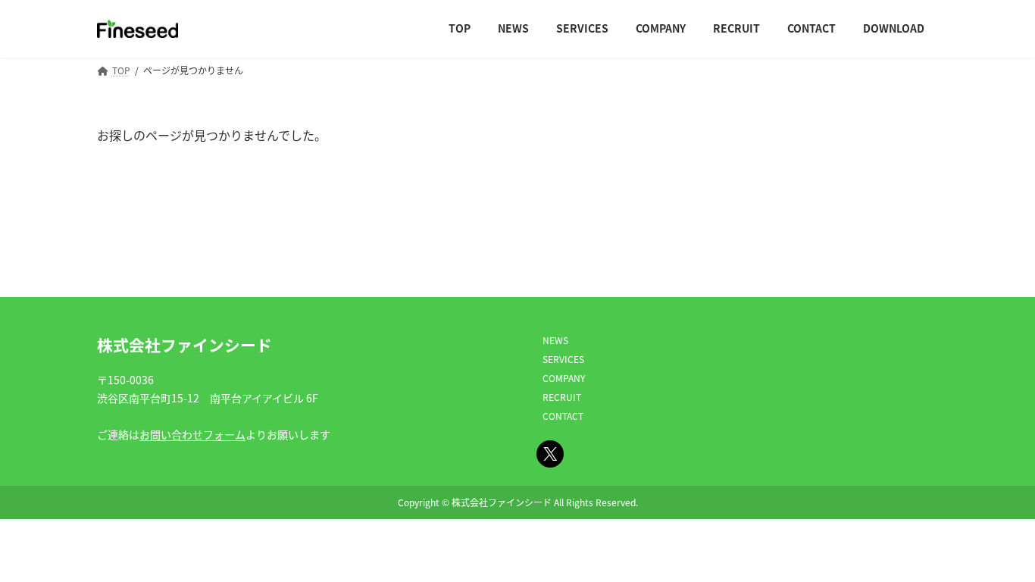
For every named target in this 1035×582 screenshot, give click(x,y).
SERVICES (563, 358)
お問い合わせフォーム (192, 434)
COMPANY (564, 377)
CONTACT (563, 415)
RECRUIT (562, 396)
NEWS (555, 339)
